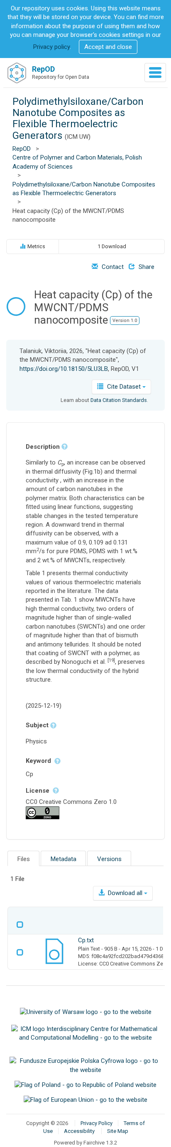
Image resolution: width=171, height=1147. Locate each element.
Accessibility (79, 1131)
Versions (109, 859)
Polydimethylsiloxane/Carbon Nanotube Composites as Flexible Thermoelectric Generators (78, 118)
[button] (108, 47)
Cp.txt (86, 940)
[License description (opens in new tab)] (42, 812)
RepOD (21, 148)
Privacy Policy (96, 1123)
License (38, 790)
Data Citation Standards (118, 400)
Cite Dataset (123, 386)
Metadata (63, 859)
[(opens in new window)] (85, 1012)
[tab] (23, 858)
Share (145, 267)
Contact (112, 267)
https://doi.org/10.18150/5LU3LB (64, 369)
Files (23, 859)
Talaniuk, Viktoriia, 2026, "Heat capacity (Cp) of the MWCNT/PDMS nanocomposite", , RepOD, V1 (83, 360)
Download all (125, 893)
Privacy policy (51, 47)
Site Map (117, 1131)
